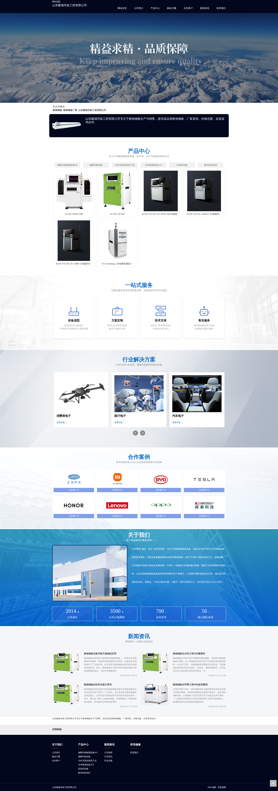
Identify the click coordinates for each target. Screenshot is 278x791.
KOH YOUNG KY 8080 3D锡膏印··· (74, 263)
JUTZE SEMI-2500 (74, 214)
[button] (139, 99)
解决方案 (171, 8)
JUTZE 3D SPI (117, 214)
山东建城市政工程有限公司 (69, 5)
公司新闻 (108, 752)
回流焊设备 (83, 769)
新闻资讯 (204, 8)
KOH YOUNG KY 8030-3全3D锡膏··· (160, 214)
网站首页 (122, 8)
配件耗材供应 (84, 773)
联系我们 (221, 8)
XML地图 (211, 787)
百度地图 (222, 787)
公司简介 (138, 8)
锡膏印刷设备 (84, 757)
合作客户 (188, 8)
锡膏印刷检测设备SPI (87, 752)
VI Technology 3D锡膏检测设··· (117, 263)
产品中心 (155, 8)
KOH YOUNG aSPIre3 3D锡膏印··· (204, 214)
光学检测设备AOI (86, 765)
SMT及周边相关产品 (87, 761)
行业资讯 (108, 757)
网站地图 (56, 2)
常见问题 (108, 761)
